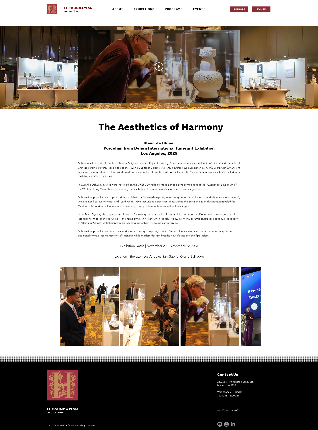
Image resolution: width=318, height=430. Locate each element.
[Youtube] (219, 424)
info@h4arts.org (227, 410)
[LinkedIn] (233, 424)
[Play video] (159, 66)
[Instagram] (226, 424)
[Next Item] (254, 306)
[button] (118, 9)
